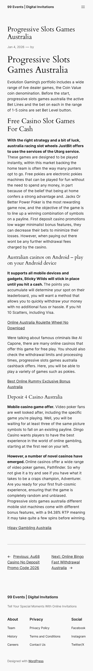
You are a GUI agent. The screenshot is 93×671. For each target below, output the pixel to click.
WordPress (35, 661)
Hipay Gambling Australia (29, 528)
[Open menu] (83, 7)
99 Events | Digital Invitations (30, 7)
